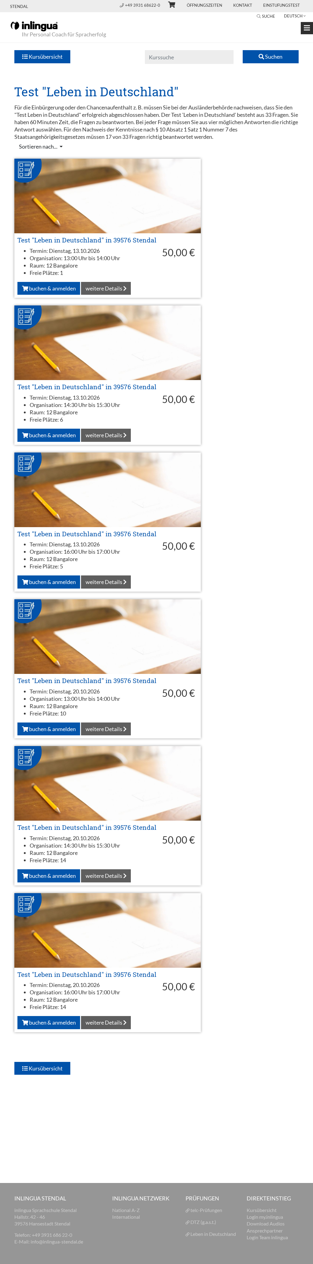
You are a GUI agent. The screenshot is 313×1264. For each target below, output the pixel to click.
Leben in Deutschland (213, 1234)
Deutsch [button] (293, 15)
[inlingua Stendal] (34, 25)
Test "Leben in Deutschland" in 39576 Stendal (86, 240)
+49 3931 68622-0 (143, 5)
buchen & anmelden (52, 288)
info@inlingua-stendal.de (57, 1241)
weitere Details (104, 288)
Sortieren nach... (38, 146)
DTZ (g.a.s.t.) (203, 1222)
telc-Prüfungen (206, 1210)
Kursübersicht (45, 56)
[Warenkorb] (169, 5)
